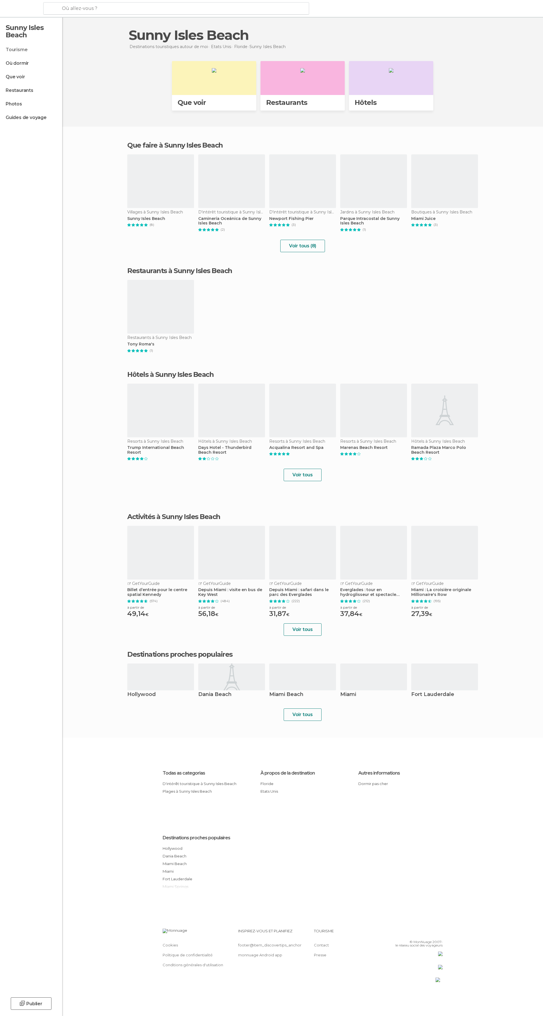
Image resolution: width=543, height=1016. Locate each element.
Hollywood (141, 694)
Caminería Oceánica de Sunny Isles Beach (229, 221)
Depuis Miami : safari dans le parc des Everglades (299, 592)
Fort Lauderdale (432, 694)
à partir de (135, 607)
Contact (321, 945)
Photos (14, 104)
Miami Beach (286, 694)
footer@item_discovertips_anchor (269, 945)
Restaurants (19, 90)
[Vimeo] (429, 933)
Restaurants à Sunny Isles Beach (179, 271)
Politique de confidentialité (188, 955)
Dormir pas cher (373, 783)
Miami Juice (423, 218)
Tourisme (16, 49)
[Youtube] (438, 933)
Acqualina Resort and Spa (296, 447)
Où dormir (17, 63)
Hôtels (365, 102)
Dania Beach (215, 694)
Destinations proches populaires (179, 654)
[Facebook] (410, 933)
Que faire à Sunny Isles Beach (175, 145)
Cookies (170, 945)
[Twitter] (419, 933)
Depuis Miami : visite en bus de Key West (230, 592)
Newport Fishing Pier (291, 218)
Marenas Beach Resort (364, 447)
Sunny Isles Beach (146, 218)
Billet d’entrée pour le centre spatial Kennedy (157, 592)
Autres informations (379, 773)
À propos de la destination (287, 773)
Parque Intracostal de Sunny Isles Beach (370, 221)
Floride (266, 783)
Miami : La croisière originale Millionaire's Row (441, 592)
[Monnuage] (21, 9)
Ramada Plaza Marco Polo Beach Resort (438, 450)
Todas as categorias (184, 773)
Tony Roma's (140, 344)
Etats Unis (269, 791)
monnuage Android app (260, 955)
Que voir (15, 76)
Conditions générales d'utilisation (193, 965)
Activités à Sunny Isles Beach (173, 516)
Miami (348, 694)
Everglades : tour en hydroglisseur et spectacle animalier (368, 592)
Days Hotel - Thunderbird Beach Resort (224, 450)
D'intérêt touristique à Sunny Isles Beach (199, 783)
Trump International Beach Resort (155, 450)
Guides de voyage (26, 117)
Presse (320, 955)
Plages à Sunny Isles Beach (187, 791)
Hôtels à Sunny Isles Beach (170, 374)
